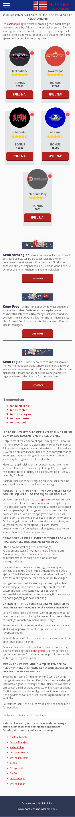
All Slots (55, 132)
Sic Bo (13, 773)
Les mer (37, 278)
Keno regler (12, 361)
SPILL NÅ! (20, 94)
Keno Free (11, 306)
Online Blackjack (19, 742)
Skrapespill (16, 768)
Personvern (28, 803)
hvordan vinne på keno (43, 550)
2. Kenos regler (16, 410)
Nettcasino (9, 715)
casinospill (13, 24)
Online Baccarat (19, 757)
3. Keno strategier (18, 414)
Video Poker (17, 747)
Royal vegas (55, 71)
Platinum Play (38, 194)
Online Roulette (19, 752)
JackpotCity (19, 71)
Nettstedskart (46, 803)
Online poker (17, 783)
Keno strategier (16, 255)
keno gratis (38, 650)
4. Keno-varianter (18, 418)
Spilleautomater (19, 737)
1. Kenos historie (17, 406)
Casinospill (24, 715)
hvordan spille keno (42, 499)
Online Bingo (17, 778)
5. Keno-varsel (16, 422)
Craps (13, 762)
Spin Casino (19, 132)
